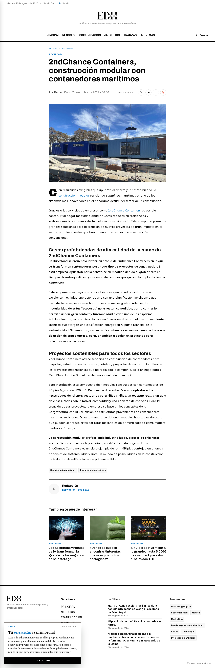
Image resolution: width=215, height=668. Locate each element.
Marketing (177, 619)
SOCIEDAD (67, 48)
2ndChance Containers (124, 210)
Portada (53, 48)
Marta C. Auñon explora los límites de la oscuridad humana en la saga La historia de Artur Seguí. (133, 610)
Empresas (147, 35)
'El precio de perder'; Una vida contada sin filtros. (134, 624)
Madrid (196, 612)
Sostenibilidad (179, 612)
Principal (52, 35)
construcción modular (73, 195)
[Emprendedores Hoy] (107, 15)
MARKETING (111, 35)
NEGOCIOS (69, 35)
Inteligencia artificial (183, 638)
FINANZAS (130, 35)
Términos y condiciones (199, 663)
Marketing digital (181, 606)
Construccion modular (63, 470)
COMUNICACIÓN (90, 35)
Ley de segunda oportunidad (187, 625)
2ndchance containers (93, 470)
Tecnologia (188, 631)
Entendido (42, 660)
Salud (174, 631)
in (148, 92)
